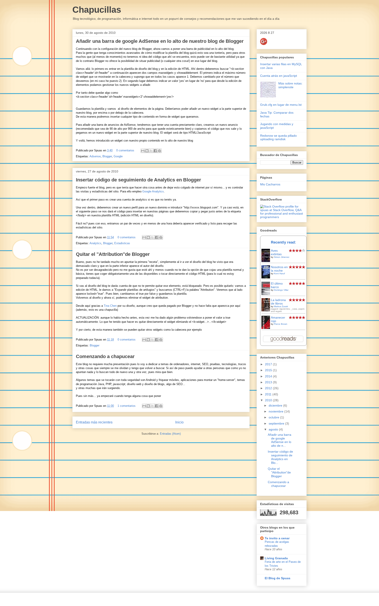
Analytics (95, 243)
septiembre (277, 423)
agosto (274, 429)
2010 (269, 400)
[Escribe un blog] (147, 151)
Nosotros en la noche (279, 268)
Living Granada (276, 558)
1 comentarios (127, 405)
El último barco (277, 285)
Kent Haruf (279, 273)
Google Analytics (153, 191)
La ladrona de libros (278, 301)
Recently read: (283, 242)
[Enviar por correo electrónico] (143, 151)
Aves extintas (276, 252)
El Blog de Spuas (277, 578)
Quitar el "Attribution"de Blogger (113, 254)
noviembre (276, 411)
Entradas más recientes (94, 422)
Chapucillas (96, 9)
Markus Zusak (281, 306)
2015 (269, 370)
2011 (268, 394)
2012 (269, 388)
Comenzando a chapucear (105, 356)
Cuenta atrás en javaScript (278, 75)
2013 (269, 382)
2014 (269, 376)
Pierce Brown (280, 324)
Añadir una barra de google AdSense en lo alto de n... (279, 440)
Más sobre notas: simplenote (290, 85)
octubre (274, 417)
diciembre (276, 405)
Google (118, 156)
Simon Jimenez (281, 257)
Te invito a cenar (277, 538)
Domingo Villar (281, 290)
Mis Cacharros (270, 184)
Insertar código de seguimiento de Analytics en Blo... (280, 457)
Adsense (95, 156)
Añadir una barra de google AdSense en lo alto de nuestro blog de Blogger (160, 41)
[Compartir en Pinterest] (159, 151)
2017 (269, 364)
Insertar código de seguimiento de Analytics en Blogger (138, 180)
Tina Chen (110, 305)
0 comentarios (125, 150)
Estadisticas (122, 243)
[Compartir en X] (151, 151)
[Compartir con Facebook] (155, 151)
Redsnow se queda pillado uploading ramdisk (278, 137)
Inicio (179, 422)
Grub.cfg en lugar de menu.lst (281, 104)
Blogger (107, 156)
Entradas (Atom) (170, 433)
